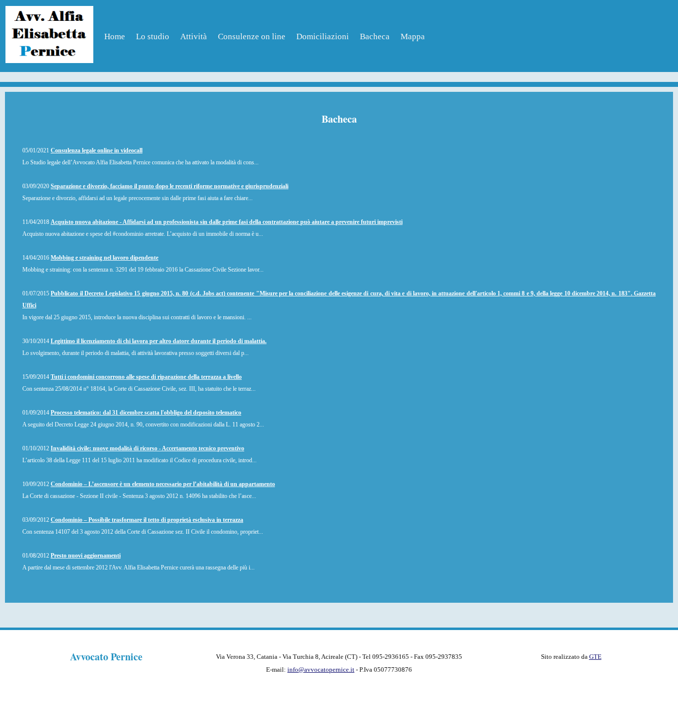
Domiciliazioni (322, 36)
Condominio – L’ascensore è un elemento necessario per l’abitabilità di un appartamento (163, 484)
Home (114, 36)
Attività (193, 36)
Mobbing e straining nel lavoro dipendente (104, 257)
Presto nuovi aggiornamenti (86, 555)
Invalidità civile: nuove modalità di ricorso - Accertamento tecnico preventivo (147, 448)
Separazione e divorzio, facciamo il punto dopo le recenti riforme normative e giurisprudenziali (169, 186)
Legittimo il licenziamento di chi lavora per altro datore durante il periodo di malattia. (159, 341)
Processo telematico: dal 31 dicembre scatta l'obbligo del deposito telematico (146, 412)
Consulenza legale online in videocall (96, 150)
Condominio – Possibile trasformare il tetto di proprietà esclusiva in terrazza (147, 519)
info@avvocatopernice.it (320, 669)
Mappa (413, 36)
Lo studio (152, 36)
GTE (595, 656)
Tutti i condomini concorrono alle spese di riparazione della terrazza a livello (146, 376)
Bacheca (375, 36)
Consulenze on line (251, 36)
